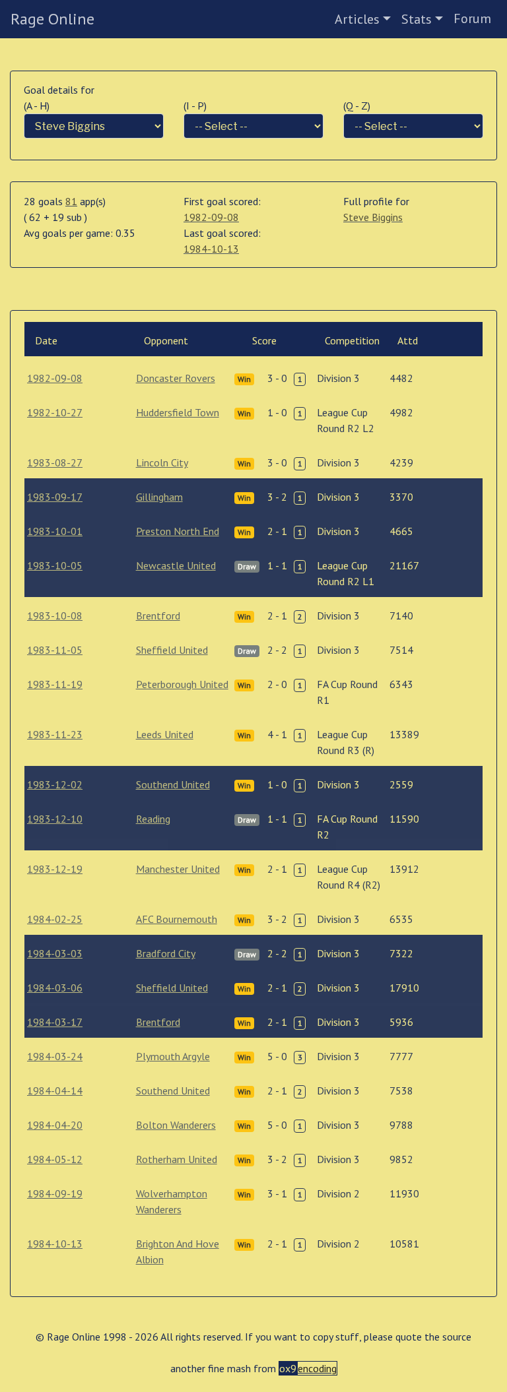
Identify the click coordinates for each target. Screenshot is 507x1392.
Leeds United (164, 734)
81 (71, 201)
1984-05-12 (55, 1159)
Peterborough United (182, 684)
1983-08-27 (55, 462)
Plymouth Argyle (173, 1056)
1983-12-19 (55, 868)
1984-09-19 (55, 1193)
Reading (153, 818)
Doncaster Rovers (175, 378)
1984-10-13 (211, 248)
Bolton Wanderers (176, 1124)
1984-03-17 (55, 1021)
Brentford (158, 615)
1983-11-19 (55, 684)
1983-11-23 (55, 734)
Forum (472, 18)
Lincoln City (162, 462)
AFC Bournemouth (176, 919)
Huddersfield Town (177, 412)
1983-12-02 (55, 784)
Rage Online (52, 19)
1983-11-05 (55, 649)
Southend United (173, 784)
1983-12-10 (55, 818)
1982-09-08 (211, 217)
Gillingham (159, 496)
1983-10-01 (55, 531)
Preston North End (177, 531)
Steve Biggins (373, 217)
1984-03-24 (55, 1056)
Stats (416, 19)
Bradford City (165, 953)
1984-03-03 (55, 953)
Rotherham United (176, 1159)
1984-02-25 (55, 919)
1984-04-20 (55, 1124)
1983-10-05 (55, 565)
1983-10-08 (55, 615)
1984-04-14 (55, 1090)
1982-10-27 (55, 412)
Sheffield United (172, 649)
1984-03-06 (55, 987)
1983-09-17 (55, 496)
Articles (357, 19)
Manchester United (178, 868)
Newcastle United (176, 565)
